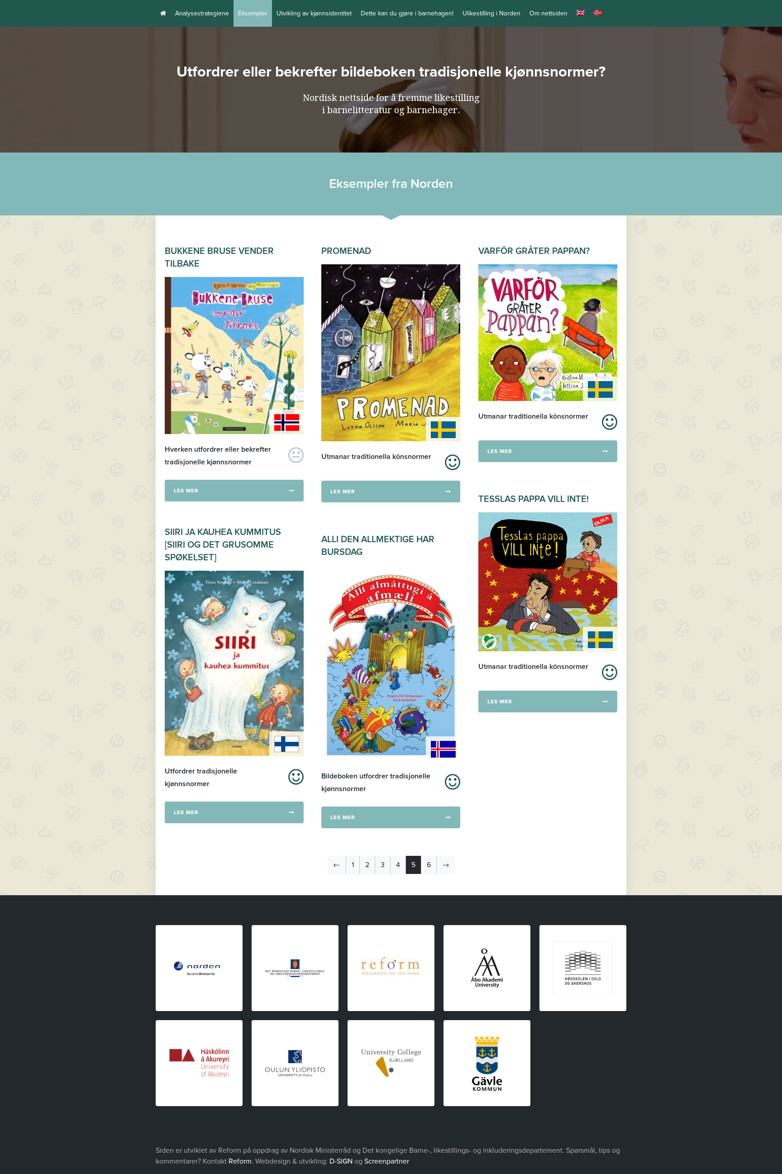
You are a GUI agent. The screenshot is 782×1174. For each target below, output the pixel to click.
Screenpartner (386, 1161)
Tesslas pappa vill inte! (533, 499)
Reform (240, 1161)
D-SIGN (341, 1161)
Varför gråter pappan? (534, 251)
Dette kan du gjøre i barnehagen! (407, 13)
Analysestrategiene (202, 13)
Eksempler (252, 13)
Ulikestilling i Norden (491, 13)
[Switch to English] (580, 13)
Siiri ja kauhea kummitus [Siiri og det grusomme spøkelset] (223, 545)
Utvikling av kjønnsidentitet (314, 13)
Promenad (346, 251)
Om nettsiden (548, 13)
